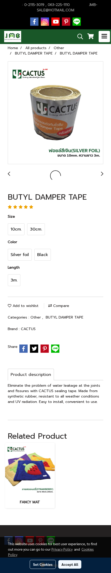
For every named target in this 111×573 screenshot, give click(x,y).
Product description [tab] (31, 375)
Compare (60, 305)
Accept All (69, 564)
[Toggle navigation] (104, 36)
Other (36, 317)
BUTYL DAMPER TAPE (64, 317)
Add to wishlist (24, 305)
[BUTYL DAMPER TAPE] (55, 112)
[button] (78, 36)
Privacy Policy (62, 549)
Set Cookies (42, 564)
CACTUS (28, 329)
